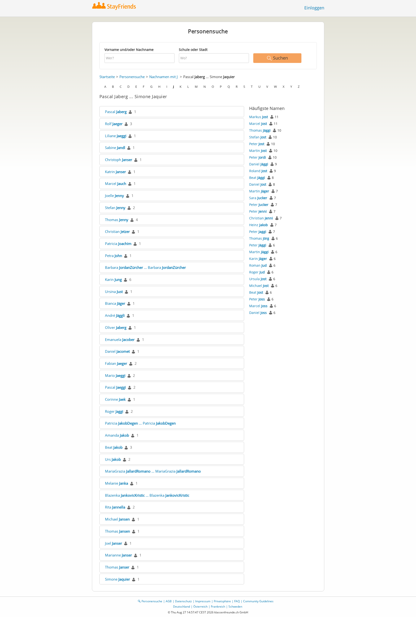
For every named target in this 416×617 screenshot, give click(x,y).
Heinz (258, 225)
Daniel (117, 351)
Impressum (202, 601)
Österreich (200, 606)
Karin (113, 279)
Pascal (116, 111)
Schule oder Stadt (193, 49)
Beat (114, 447)
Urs (113, 459)
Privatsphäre (222, 601)
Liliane (115, 135)
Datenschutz (183, 601)
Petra (113, 255)
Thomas (116, 219)
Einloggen (314, 8)
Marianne (118, 555)
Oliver (115, 327)
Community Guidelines (258, 601)
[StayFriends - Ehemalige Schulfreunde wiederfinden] (115, 6)
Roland (258, 171)
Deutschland (181, 606)
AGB (169, 601)
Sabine (115, 147)
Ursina (114, 291)
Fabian (116, 363)
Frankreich (218, 606)
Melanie (116, 483)
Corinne (115, 399)
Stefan (115, 207)
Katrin (115, 171)
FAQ (237, 601)
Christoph (118, 159)
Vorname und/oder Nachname (129, 49)
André (115, 315)
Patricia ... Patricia (140, 423)
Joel (113, 543)
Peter (256, 144)
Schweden (235, 606)
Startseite (107, 76)
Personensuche (132, 76)
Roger (114, 411)
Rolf (114, 123)
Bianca (115, 303)
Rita (115, 507)
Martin (258, 150)
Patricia (118, 243)
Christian (117, 231)
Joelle (114, 195)
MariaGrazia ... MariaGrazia (153, 471)
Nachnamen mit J (163, 76)
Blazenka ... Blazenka (147, 495)
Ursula (257, 279)
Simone (117, 579)
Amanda (117, 435)
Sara (258, 198)
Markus (258, 117)
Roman (258, 265)
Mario (115, 375)
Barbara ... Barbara (145, 267)
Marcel (115, 183)
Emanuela (120, 339)
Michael (117, 519)
